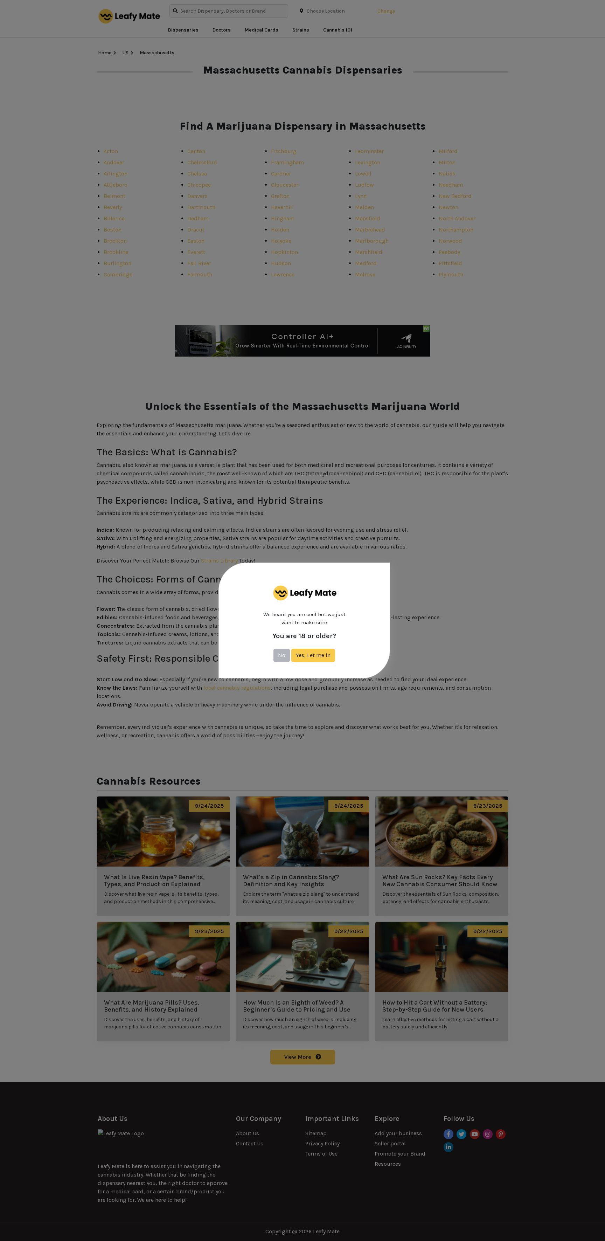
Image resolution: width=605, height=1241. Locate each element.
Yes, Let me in (313, 655)
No (281, 655)
